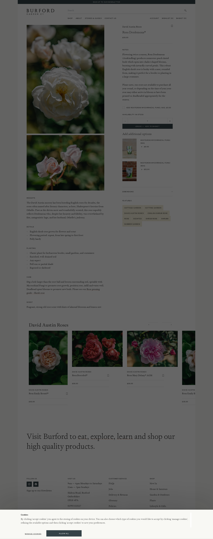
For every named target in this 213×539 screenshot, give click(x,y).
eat (82, 436)
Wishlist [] (167, 18)
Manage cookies (33, 534)
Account (154, 18)
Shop (70, 18)
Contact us (110, 18)
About (79, 18)
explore (102, 436)
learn (125, 436)
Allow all (64, 533)
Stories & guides (93, 18)
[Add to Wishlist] (172, 26)
